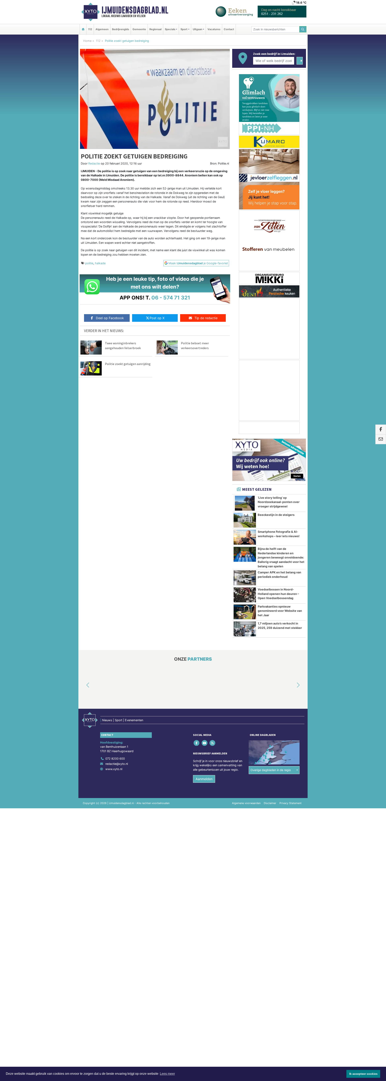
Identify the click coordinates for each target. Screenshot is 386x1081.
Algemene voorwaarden (246, 803)
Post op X (157, 318)
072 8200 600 (115, 758)
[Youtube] (205, 743)
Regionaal (155, 29)
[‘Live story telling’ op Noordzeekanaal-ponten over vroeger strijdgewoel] (244, 503)
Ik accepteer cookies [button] (363, 1073)
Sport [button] (184, 29)
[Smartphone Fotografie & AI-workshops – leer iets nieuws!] (244, 537)
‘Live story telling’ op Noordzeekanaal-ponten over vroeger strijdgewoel (279, 502)
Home (87, 40)
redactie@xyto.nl (116, 763)
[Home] (83, 29)
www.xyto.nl (113, 769)
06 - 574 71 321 (170, 297)
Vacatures (213, 29)
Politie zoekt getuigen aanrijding (128, 364)
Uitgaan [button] (197, 29)
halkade (100, 263)
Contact (229, 29)
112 (90, 29)
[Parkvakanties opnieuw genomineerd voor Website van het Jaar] (244, 612)
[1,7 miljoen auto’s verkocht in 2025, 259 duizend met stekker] (244, 629)
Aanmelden (204, 779)
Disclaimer (270, 803)
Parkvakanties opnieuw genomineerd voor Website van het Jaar (280, 611)
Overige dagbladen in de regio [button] (270, 770)
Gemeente (139, 29)
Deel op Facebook (110, 318)
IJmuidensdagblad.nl (135, 10)
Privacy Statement (290, 803)
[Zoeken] (303, 29)
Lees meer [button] (167, 1073)
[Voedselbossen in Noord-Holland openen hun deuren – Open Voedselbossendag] (244, 595)
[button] (83, 685)
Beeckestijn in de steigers (276, 514)
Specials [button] (170, 29)
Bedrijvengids (120, 29)
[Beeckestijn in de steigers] (244, 520)
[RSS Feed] (213, 743)
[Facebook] (197, 743)
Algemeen (102, 29)
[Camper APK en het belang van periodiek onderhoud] (244, 577)
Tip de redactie (206, 318)
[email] (381, 439)
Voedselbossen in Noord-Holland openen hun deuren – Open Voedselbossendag (278, 594)
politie (89, 263)
